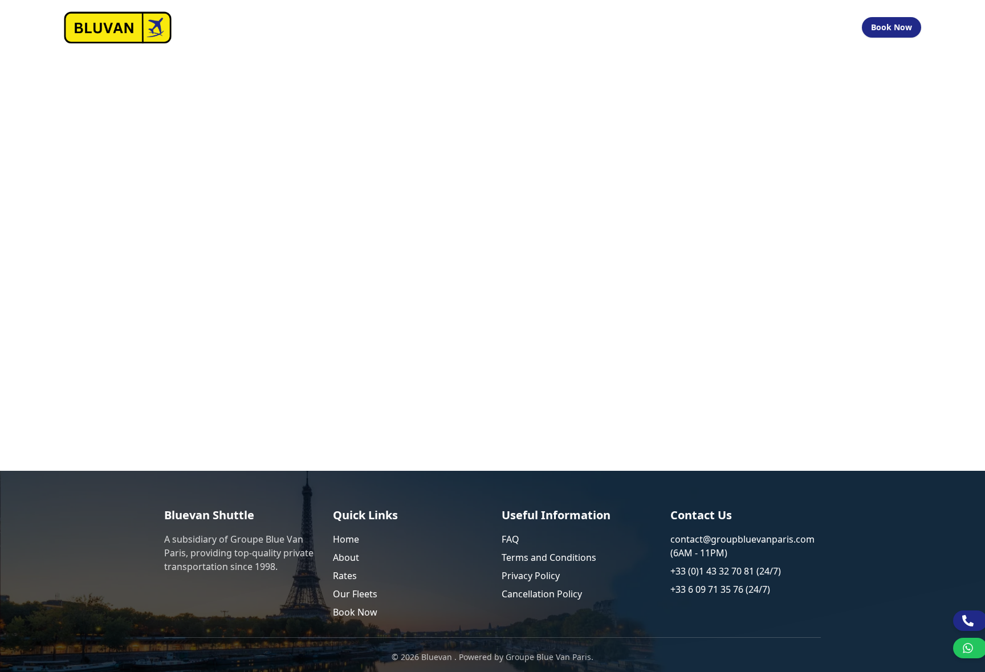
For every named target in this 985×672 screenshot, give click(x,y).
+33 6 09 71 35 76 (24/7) (720, 589)
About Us (544, 27)
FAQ (510, 539)
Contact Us (758, 27)
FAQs (708, 27)
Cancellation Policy (542, 594)
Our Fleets (661, 27)
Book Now (891, 27)
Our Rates (601, 27)
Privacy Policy (531, 575)
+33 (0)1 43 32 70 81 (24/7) (725, 571)
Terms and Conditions (549, 557)
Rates (345, 575)
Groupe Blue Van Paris (548, 656)
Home (498, 27)
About (346, 557)
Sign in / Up (822, 27)
